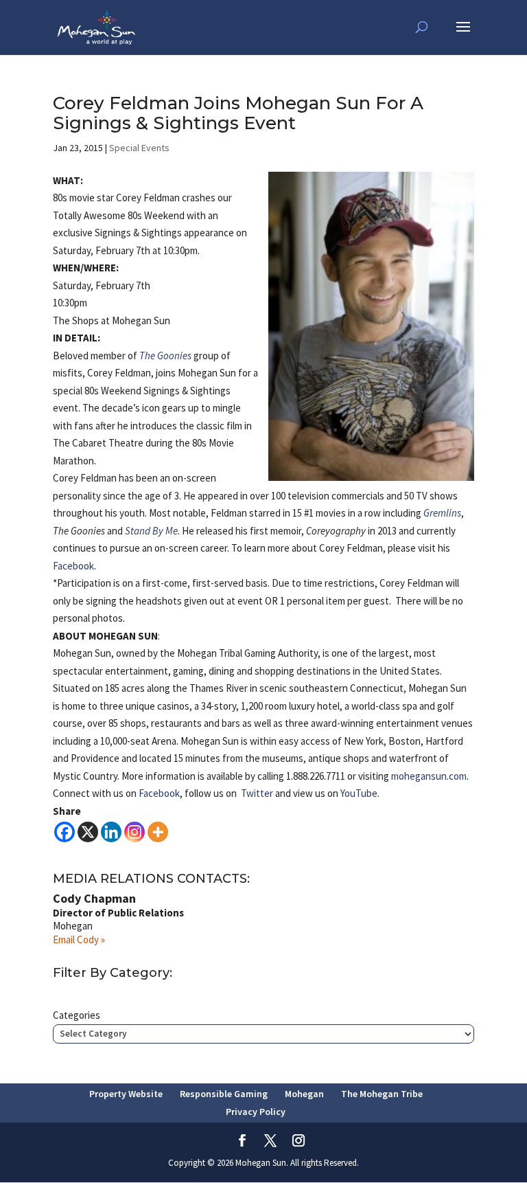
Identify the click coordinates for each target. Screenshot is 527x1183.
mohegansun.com (429, 775)
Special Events (139, 148)
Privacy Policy (255, 1111)
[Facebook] (64, 832)
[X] (88, 832)
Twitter (257, 793)
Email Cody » (79, 939)
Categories (76, 1015)
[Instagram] (134, 832)
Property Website (126, 1094)
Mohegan (304, 1094)
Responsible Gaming (224, 1094)
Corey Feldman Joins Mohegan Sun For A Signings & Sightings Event (238, 113)
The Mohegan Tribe (382, 1094)
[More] (158, 832)
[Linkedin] (111, 832)
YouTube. (359, 793)
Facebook (73, 565)
